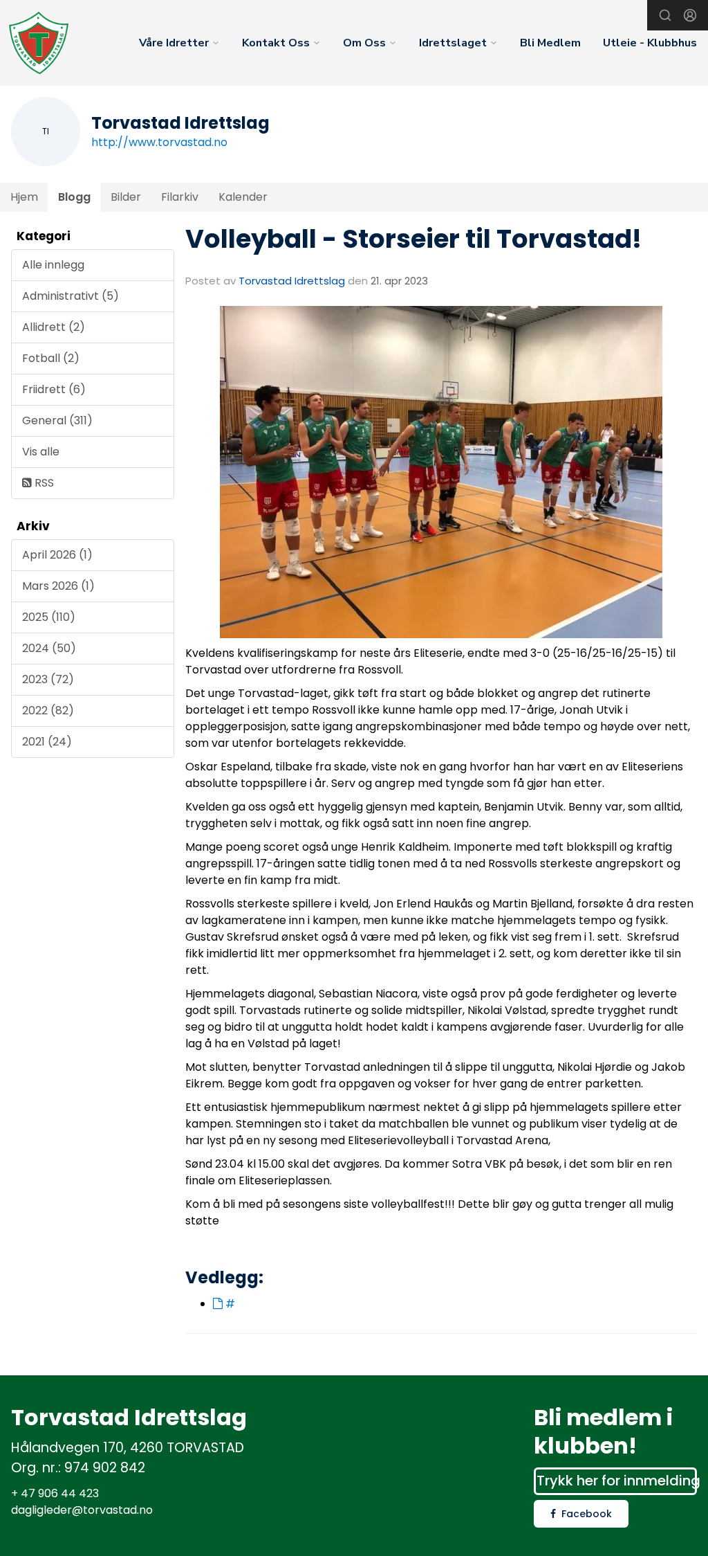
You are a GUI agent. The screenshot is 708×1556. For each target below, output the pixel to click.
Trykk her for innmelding (617, 1480)
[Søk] (665, 15)
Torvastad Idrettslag (292, 280)
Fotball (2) (51, 358)
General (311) (57, 420)
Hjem (24, 197)
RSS (43, 483)
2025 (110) (48, 617)
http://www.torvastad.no (159, 142)
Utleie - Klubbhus (650, 43)
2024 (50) (49, 648)
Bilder (126, 197)
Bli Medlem (550, 43)
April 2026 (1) (57, 555)
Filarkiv (179, 197)
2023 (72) (48, 679)
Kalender (243, 197)
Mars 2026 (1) (58, 586)
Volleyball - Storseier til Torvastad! (413, 239)
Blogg (74, 197)
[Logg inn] (690, 15)
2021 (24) (47, 742)
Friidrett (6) (54, 389)
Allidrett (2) (53, 327)
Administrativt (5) (70, 296)
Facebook (586, 1514)
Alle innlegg (53, 265)
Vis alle (40, 452)
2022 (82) (48, 710)
